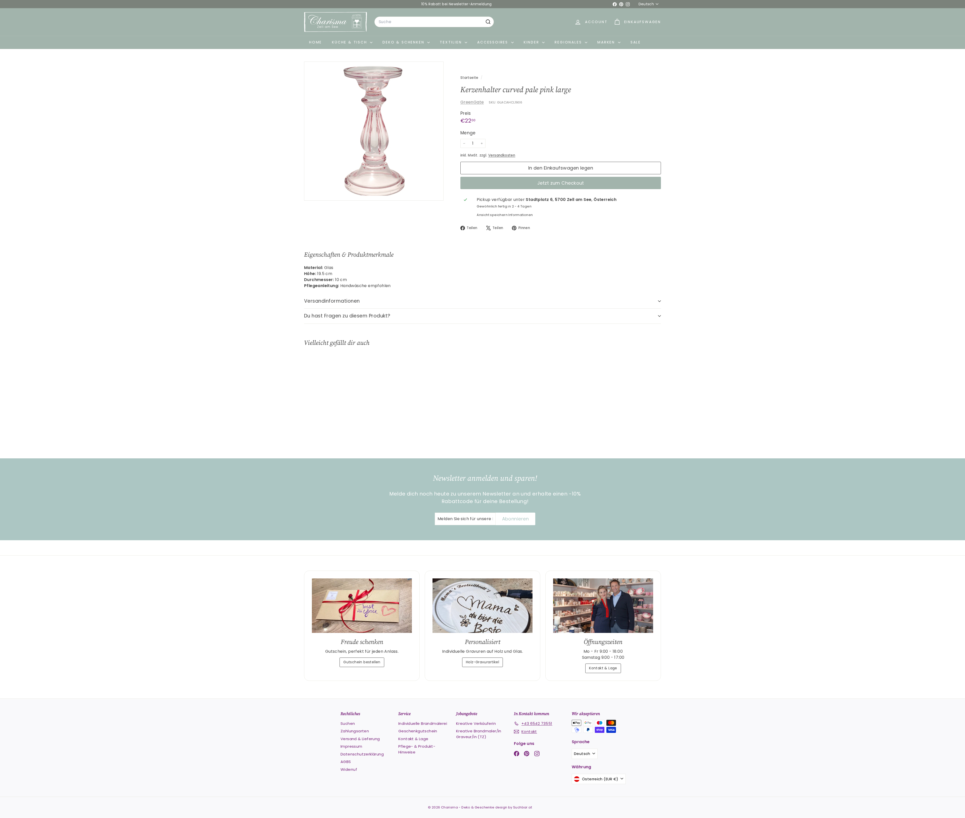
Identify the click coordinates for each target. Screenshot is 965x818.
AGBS (346, 761)
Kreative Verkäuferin (476, 723)
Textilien (451, 42)
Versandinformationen (332, 301)
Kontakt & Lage (603, 668)
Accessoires (493, 42)
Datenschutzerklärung (362, 754)
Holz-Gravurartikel (482, 662)
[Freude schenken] (362, 605)
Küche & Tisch (350, 42)
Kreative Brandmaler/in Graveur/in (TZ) (478, 733)
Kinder (532, 42)
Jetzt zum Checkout (560, 183)
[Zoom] (373, 131)
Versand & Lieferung (360, 738)
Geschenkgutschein (417, 731)
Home (315, 42)
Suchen (348, 723)
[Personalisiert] (482, 605)
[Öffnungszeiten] (603, 605)
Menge (468, 133)
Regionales (569, 42)
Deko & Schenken (404, 42)
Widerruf (349, 769)
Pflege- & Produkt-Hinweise (416, 749)
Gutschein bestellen (361, 662)
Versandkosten (501, 155)
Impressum (351, 746)
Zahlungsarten (355, 731)
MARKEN (607, 42)
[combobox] (434, 22)
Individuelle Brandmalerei (422, 723)
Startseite (469, 77)
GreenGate (472, 102)
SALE (636, 42)
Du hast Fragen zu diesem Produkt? (347, 315)
